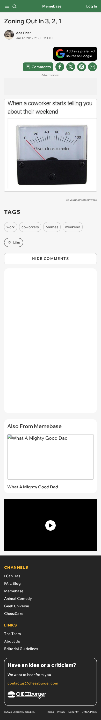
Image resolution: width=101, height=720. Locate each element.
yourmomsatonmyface (83, 200)
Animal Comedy (18, 598)
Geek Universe (16, 606)
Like (16, 242)
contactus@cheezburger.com (33, 683)
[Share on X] (70, 66)
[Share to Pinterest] (81, 66)
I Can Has (12, 576)
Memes (52, 227)
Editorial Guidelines (21, 648)
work (10, 227)
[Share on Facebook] (59, 66)
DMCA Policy (89, 712)
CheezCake (13, 613)
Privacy (61, 712)
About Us (12, 641)
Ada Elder (23, 33)
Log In (91, 6)
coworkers (30, 227)
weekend (72, 227)
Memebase (51, 6)
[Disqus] (50, 343)
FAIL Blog (12, 583)
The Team (12, 633)
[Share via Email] (92, 66)
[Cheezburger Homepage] (50, 695)
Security (73, 712)
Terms (50, 712)
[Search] (14, 6)
